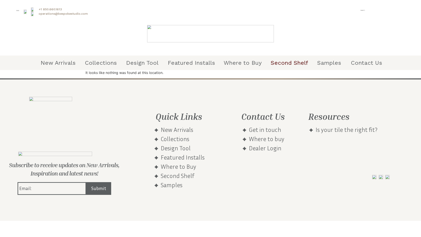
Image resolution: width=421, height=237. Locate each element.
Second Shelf (289, 62)
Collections (101, 62)
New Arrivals (58, 62)
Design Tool (142, 62)
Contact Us (366, 62)
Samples (329, 62)
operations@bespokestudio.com (63, 13)
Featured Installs (191, 62)
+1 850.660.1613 (50, 9)
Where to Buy (243, 62)
